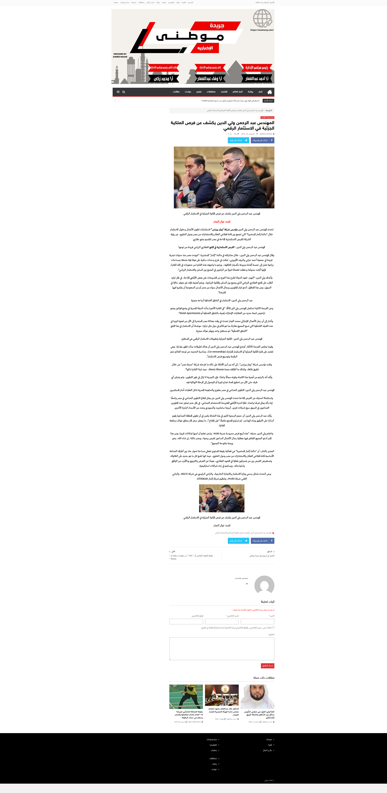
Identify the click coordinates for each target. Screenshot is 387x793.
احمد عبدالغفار (267, 722)
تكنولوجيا (171, 3)
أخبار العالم (238, 92)
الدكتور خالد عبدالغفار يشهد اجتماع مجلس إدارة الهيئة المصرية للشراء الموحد (224, 712)
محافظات (141, 3)
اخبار (260, 92)
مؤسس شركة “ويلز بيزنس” (224, 229)
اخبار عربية (270, 118)
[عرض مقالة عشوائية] (118, 92)
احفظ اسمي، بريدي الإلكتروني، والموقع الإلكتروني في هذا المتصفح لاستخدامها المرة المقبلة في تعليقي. (236, 628)
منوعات (115, 3)
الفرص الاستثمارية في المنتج (222, 247)
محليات (133, 3)
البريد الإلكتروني (232, 616)
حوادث (164, 3)
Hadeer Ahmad (266, 134)
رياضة (158, 3)
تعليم (199, 92)
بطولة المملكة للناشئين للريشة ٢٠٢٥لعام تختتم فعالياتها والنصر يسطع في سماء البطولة (189, 715)
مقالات (176, 92)
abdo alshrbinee (194, 722)
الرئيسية (190, 3)
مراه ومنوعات (124, 3)
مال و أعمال (150, 3)
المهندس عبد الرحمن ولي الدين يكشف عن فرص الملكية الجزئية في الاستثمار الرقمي (243, 533)
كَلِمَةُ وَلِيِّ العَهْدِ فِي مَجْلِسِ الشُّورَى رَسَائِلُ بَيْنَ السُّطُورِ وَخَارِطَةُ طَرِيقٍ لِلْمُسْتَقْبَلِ (259, 715)
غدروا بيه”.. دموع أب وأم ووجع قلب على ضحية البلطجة (238, 101)
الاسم (271, 616)
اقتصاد (184, 3)
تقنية (178, 3)
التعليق (271, 634)
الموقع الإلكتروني (197, 616)
